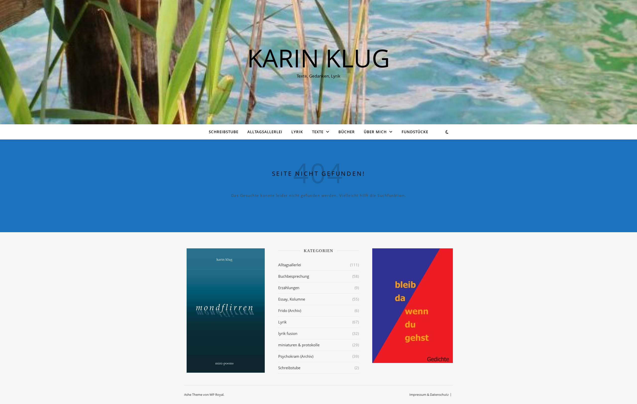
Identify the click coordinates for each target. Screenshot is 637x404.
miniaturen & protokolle (298, 344)
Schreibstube (223, 131)
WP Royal (216, 394)
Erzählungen (288, 287)
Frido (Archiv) (289, 310)
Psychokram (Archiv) (295, 356)
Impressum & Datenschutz (429, 394)
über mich (375, 131)
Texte (317, 131)
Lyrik (297, 131)
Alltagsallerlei (264, 131)
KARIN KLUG (318, 57)
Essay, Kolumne (291, 299)
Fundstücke (415, 131)
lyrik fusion (287, 333)
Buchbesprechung (293, 276)
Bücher (346, 131)
